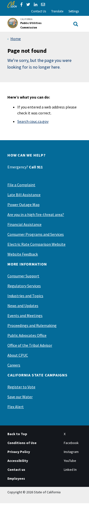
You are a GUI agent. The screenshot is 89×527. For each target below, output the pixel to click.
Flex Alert (15, 406)
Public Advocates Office (26, 335)
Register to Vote (21, 386)
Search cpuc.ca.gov (32, 121)
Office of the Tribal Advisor (29, 345)
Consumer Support (23, 275)
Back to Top (17, 434)
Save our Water (20, 396)
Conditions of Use (22, 443)
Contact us (16, 469)
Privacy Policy (18, 451)
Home (15, 38)
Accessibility (17, 460)
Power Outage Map (23, 204)
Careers (13, 365)
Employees (16, 478)
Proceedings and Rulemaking (32, 325)
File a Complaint (21, 184)
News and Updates (22, 305)
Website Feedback (22, 254)
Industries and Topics (25, 295)
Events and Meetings (25, 315)
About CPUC (17, 355)
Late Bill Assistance (24, 194)
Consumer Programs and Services (35, 234)
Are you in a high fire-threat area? (35, 214)
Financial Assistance (24, 224)
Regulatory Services (24, 285)
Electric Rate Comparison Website (36, 244)
